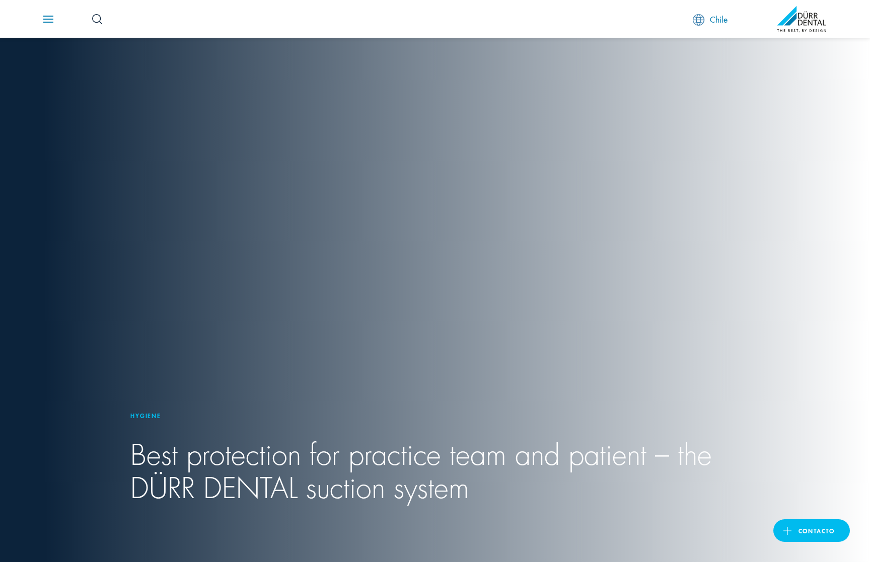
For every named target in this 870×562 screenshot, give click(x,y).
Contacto (817, 530)
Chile (719, 19)
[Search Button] (97, 19)
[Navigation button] (48, 19)
